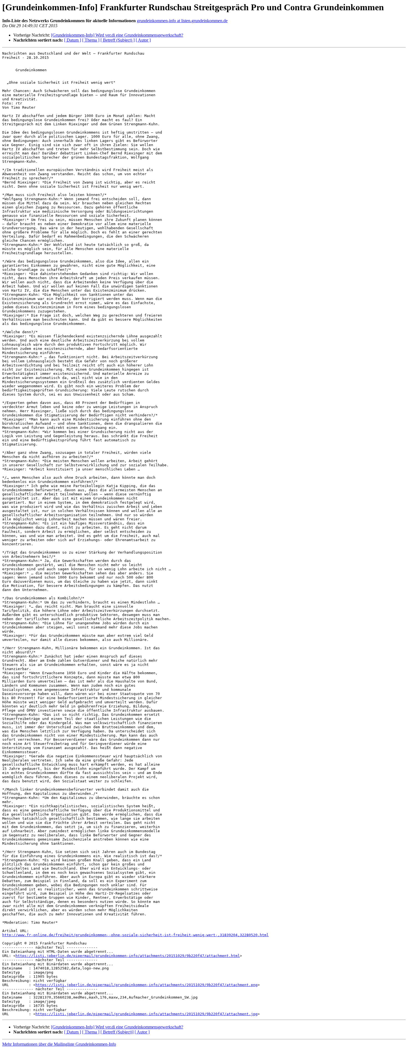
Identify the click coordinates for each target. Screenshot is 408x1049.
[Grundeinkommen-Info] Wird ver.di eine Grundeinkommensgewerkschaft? (117, 35)
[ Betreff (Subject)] (117, 1032)
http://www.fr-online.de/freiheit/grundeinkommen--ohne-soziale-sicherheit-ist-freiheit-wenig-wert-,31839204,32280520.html (135, 935)
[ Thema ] (90, 40)
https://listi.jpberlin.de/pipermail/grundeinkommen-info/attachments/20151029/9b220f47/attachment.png (147, 985)
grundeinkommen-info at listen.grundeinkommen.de (182, 20)
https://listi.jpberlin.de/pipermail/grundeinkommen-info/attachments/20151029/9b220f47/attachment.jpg (147, 1014)
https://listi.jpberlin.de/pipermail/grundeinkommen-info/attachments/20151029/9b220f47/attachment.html (128, 956)
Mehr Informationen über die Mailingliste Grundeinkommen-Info (59, 1044)
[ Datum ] (72, 40)
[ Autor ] (143, 40)
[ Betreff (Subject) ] (117, 40)
